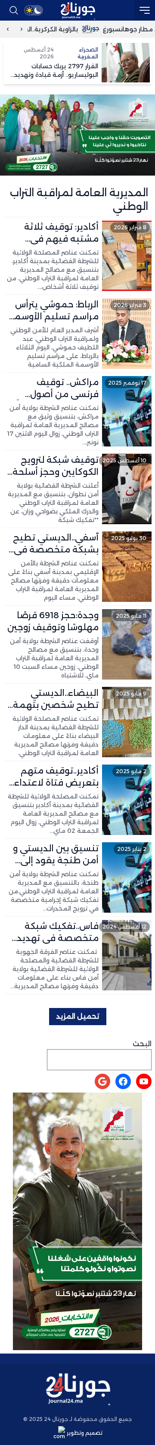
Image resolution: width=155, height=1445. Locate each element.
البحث (142, 1044)
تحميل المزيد (77, 1016)
